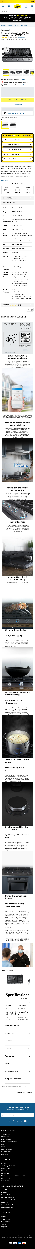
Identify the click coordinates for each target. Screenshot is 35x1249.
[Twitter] (9, 1121)
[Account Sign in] (26, 6)
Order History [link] (6, 1219)
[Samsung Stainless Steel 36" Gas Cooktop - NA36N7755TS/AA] (13, 125)
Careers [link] (4, 1192)
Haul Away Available (12, 154)
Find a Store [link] (5, 1136)
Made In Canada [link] (7, 1149)
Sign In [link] (4, 1216)
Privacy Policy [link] (6, 1195)
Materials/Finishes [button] (12, 1026)
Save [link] (3, 1146)
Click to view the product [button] (10, 352)
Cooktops (24, 25)
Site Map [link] (4, 1154)
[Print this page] (32, 309)
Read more (4, 180)
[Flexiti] (10, 1243)
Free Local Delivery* (13, 140)
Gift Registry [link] (5, 1221)
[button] (6, 49)
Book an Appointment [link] (9, 1141)
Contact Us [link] (5, 1134)
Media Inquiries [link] (7, 1207)
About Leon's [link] (6, 1190)
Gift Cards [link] (5, 1181)
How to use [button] (25, 350)
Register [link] (4, 1226)
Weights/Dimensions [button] (13, 1079)
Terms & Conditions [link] (8, 1205)
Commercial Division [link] (9, 1200)
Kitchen (17, 25)
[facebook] (13, 1121)
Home (3, 25)
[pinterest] (21, 1121)
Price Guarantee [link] (7, 1168)
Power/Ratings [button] (10, 1033)
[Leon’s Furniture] (17, 6)
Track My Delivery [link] (8, 1166)
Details (23, 79)
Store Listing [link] (6, 1139)
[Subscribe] (31, 1115)
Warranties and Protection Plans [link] (13, 1176)
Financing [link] (5, 1171)
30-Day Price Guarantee (14, 149)
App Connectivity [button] (11, 1071)
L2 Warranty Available (12, 145)
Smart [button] (7, 1064)
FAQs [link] (3, 1144)
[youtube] (25, 1121)
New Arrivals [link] (6, 1151)
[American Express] (19, 1243)
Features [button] (8, 1041)
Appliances (10, 25)
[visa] (15, 1243)
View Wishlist (14, 104)
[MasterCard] (24, 1243)
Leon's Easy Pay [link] (7, 1178)
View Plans (27, 96)
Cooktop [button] (8, 1048)
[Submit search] (32, 11)
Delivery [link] (4, 1163)
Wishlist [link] (4, 1224)
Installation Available (12, 159)
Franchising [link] (5, 1202)
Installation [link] (5, 1173)
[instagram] (17, 1121)
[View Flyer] (9, 6)
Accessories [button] (9, 1056)
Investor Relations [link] (7, 1197)
